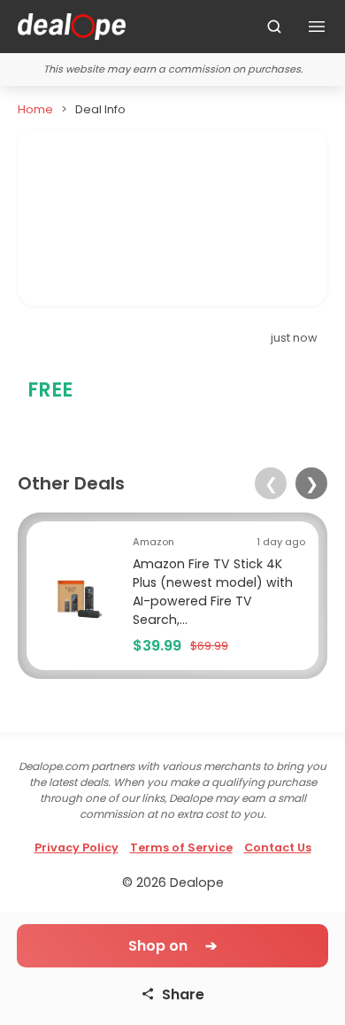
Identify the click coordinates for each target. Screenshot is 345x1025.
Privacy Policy (76, 847)
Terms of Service (181, 847)
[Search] (274, 26)
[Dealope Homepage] (72, 26)
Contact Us (277, 847)
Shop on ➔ (172, 946)
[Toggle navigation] (316, 27)
